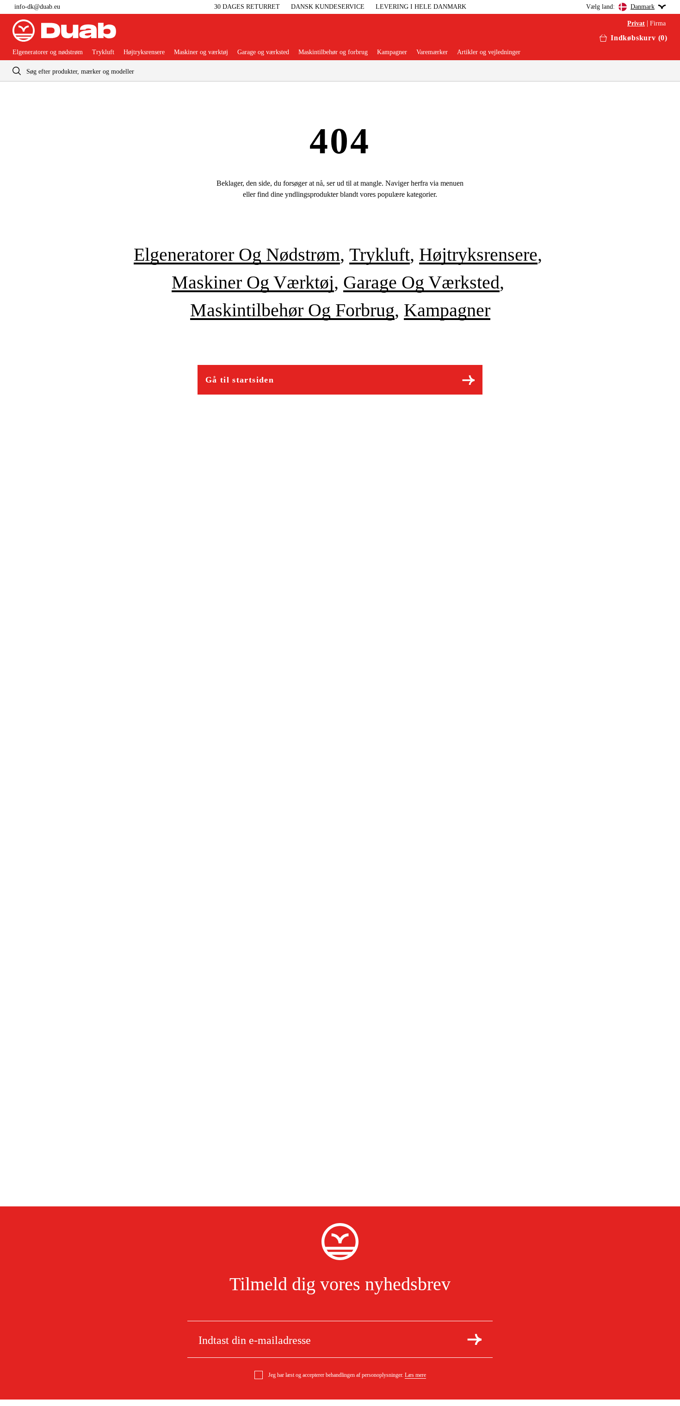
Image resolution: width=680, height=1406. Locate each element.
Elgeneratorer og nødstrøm (47, 52)
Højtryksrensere (144, 52)
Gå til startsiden (239, 379)
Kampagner (392, 52)
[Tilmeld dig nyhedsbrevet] (474, 1339)
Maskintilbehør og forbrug (333, 52)
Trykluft (103, 52)
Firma (658, 23)
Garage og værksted (263, 52)
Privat (636, 23)
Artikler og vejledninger (488, 52)
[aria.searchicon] (16, 70)
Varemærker (432, 52)
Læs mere (415, 1375)
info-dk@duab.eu (37, 6)
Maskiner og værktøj (201, 52)
